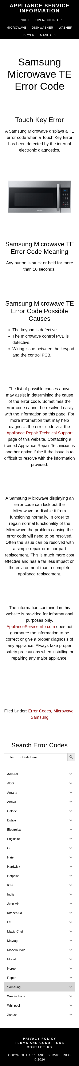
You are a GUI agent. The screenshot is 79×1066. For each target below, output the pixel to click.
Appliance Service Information (40, 8)
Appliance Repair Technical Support (40, 433)
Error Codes (39, 711)
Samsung (39, 717)
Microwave (64, 711)
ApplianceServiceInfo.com (31, 626)
